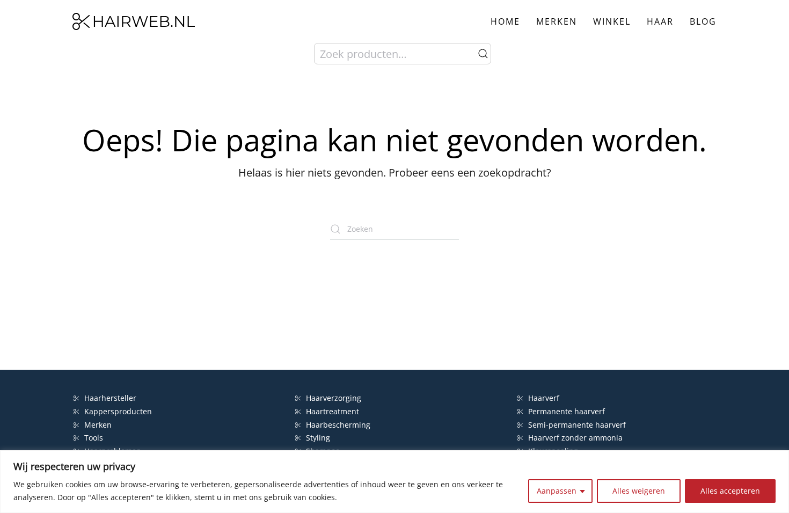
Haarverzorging (333, 398)
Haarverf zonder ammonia (575, 438)
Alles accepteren (730, 491)
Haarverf (544, 398)
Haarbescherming (338, 425)
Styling (318, 438)
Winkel (612, 21)
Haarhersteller (110, 398)
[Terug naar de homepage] (133, 21)
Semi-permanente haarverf (577, 425)
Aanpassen (556, 491)
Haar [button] (660, 21)
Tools (93, 438)
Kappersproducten (118, 411)
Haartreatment (332, 411)
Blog (703, 21)
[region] (394, 481)
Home (505, 21)
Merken (556, 21)
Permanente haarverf (566, 411)
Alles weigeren (638, 491)
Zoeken (483, 53)
